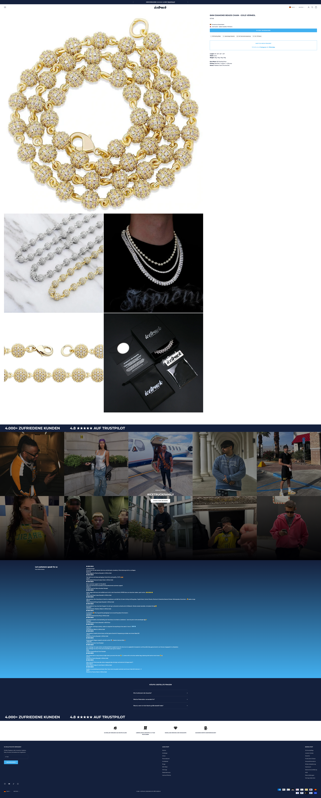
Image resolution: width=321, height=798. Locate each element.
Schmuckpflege (309, 750)
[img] (185, 566)
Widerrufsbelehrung (310, 764)
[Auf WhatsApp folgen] (18, 784)
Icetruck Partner (166, 775)
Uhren (164, 756)
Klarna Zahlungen (309, 775)
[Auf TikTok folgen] (13, 784)
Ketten (164, 750)
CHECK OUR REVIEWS (160, 500)
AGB (306, 772)
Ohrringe (164, 769)
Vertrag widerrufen (310, 778)
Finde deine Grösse (310, 758)
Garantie (307, 756)
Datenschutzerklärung (311, 769)
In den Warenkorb (263, 30)
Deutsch (301, 7)
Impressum (308, 767)
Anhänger (164, 753)
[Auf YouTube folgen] (9, 784)
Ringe (163, 764)
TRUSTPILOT (171, 2)
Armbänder (165, 761)
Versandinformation (310, 761)
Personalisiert (166, 758)
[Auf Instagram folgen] (5, 784)
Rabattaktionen (166, 772)
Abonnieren (11, 762)
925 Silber (165, 767)
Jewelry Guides (309, 753)
